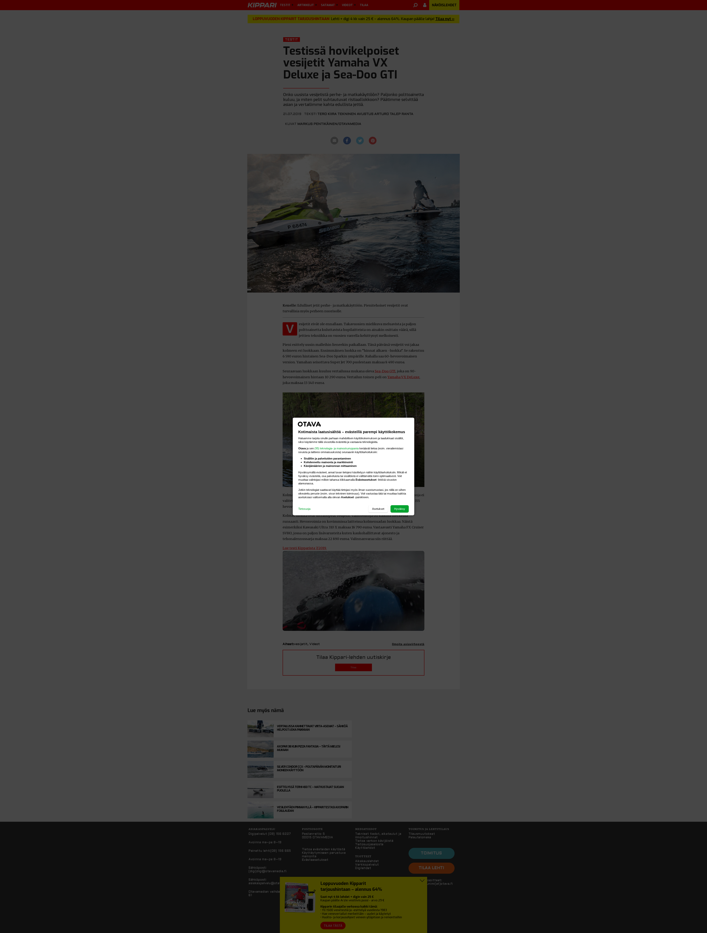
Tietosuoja (304, 508)
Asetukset (378, 508)
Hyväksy (399, 508)
